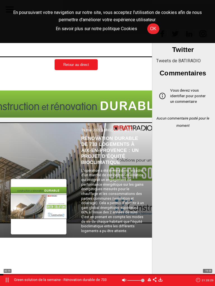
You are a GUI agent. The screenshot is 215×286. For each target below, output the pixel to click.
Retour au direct (76, 65)
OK (153, 28)
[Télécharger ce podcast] (160, 280)
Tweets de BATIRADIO (178, 60)
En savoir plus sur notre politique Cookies (96, 28)
